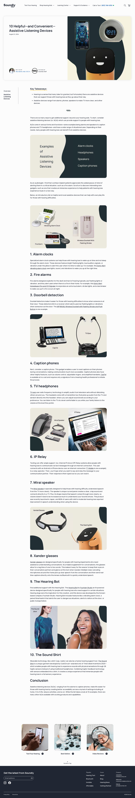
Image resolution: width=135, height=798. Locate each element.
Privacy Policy (6, 794)
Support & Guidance (81, 5)
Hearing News (105, 782)
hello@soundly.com (121, 776)
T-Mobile (90, 468)
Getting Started (105, 786)
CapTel (103, 374)
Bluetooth (89, 779)
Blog (101, 779)
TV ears (33, 392)
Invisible (89, 782)
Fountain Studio (86, 588)
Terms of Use (15, 794)
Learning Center (63, 5)
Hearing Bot (73, 588)
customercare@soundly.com (123, 781)
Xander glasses (36, 562)
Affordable (89, 786)
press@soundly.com (121, 786)
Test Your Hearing (30, 5)
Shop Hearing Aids (46, 5)
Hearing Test (90, 775)
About (102, 775)
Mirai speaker (38, 489)
